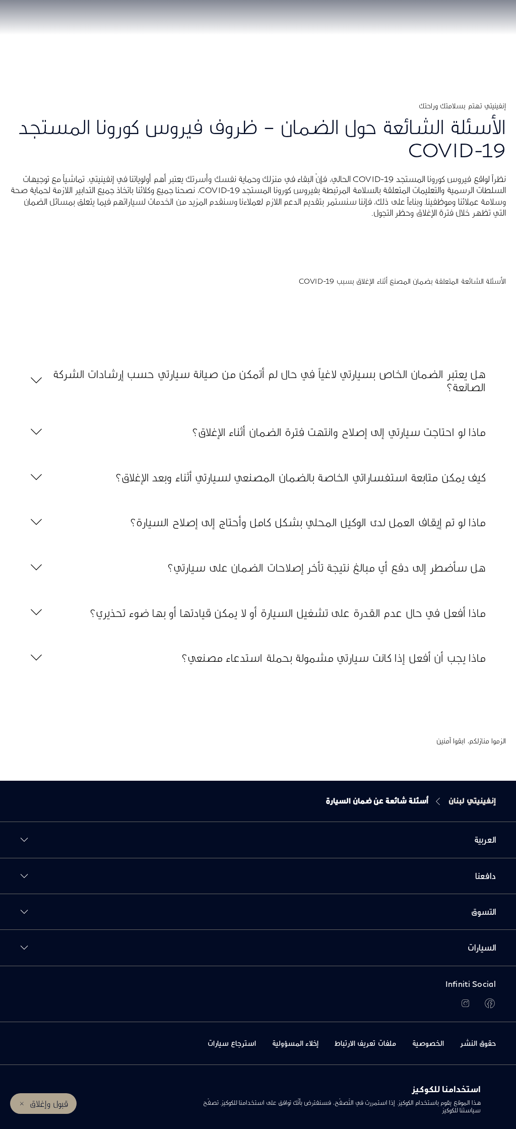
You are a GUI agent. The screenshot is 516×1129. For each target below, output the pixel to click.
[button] (258, 380)
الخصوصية (428, 1043)
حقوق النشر (478, 1043)
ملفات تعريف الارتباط (365, 1043)
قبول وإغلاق (49, 1103)
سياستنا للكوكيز (461, 1110)
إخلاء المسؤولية (295, 1043)
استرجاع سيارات (232, 1043)
